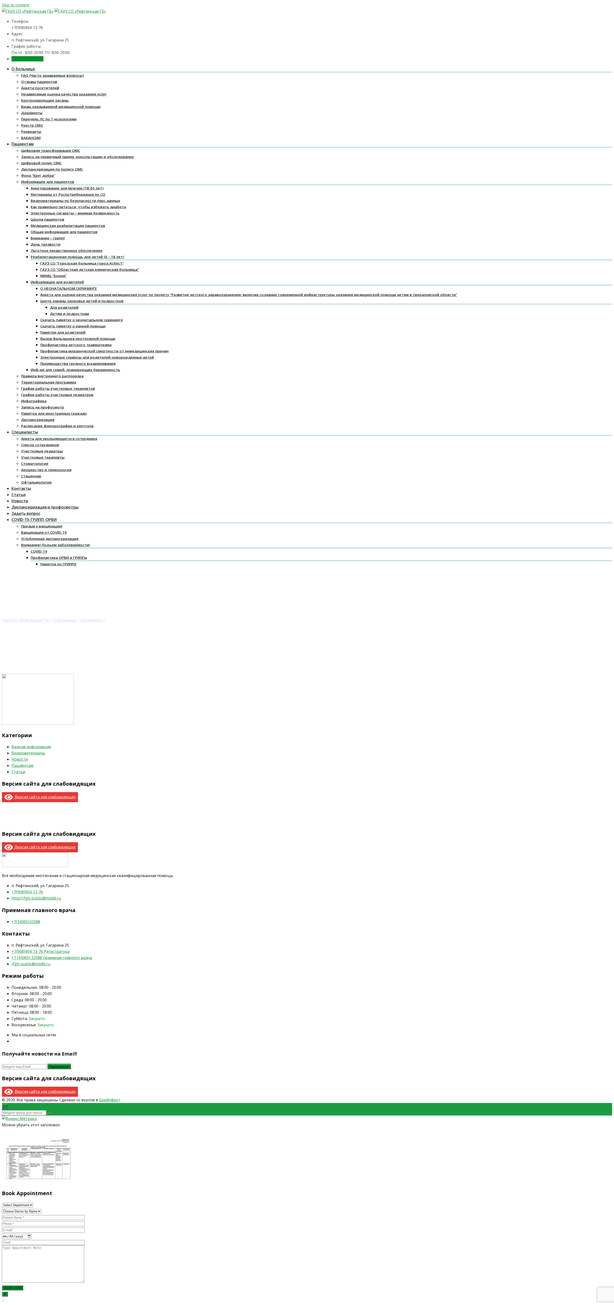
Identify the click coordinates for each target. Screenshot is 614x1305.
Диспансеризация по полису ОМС (52, 169)
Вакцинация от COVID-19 (44, 532)
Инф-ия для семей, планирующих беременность (75, 369)
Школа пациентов (47, 219)
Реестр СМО (32, 125)
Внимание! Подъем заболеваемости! (55, 544)
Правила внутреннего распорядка (52, 376)
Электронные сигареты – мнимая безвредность (75, 213)
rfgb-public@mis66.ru (31, 964)
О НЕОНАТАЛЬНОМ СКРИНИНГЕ (68, 288)
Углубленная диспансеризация (49, 538)
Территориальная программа (48, 382)
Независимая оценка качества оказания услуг (64, 94)
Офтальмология (36, 482)
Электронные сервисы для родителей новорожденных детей (97, 357)
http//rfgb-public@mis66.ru (36, 898)
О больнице (23, 68)
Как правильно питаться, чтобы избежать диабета (78, 206)
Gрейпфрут (109, 1100)
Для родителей (64, 307)
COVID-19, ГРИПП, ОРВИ (34, 519)
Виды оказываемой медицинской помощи (60, 106)
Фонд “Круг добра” (38, 175)
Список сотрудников (40, 444)
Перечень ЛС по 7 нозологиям (49, 119)
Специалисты (25, 432)
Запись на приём (27, 58)
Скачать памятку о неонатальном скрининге (81, 319)
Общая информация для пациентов (64, 231)
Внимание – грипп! (48, 238)
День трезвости (45, 244)
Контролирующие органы (45, 100)
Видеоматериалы (28, 753)
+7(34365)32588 (26, 921)
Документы (31, 112)
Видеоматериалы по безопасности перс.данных (75, 200)
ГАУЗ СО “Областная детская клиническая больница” (89, 269)
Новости (20, 501)
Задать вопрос (26, 513)
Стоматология (34, 463)
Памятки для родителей (62, 332)
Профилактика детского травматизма (76, 344)
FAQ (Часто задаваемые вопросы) (52, 75)
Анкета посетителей (40, 87)
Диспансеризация (37, 419)
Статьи (19, 494)
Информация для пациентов (47, 181)
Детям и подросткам (69, 313)
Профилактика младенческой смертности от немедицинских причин (104, 351)
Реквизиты (31, 131)
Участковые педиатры (42, 451)
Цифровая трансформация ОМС (50, 150)
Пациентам (23, 144)
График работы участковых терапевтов (58, 388)
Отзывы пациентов (39, 81)
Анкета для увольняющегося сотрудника (59, 438)
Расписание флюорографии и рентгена (57, 425)
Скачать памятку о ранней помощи (73, 326)
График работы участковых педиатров (57, 394)
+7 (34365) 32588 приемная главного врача (52, 957)
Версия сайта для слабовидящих (44, 797)
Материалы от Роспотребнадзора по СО (68, 194)
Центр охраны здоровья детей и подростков (82, 300)
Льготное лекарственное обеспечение (66, 250)
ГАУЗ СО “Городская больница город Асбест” (82, 263)
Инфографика (34, 400)
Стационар (31, 476)
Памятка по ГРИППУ (58, 564)
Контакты (21, 488)
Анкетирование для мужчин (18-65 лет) (67, 188)
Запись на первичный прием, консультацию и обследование (77, 156)
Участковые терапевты (43, 457)
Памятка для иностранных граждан (54, 413)
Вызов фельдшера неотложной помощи (77, 338)
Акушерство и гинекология (46, 469)
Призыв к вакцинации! (41, 526)
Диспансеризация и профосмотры (45, 507)
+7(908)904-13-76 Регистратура (41, 951)
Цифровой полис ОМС (41, 162)
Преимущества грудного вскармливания (78, 363)
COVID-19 (39, 551)
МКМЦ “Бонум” (53, 275)
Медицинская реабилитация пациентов (68, 225)
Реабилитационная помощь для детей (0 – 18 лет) (77, 256)
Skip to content (15, 5)
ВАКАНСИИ (31, 137)
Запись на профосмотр (42, 407)
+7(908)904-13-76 (27, 892)
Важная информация (31, 746)
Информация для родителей (57, 281)
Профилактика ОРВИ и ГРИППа (59, 557)
